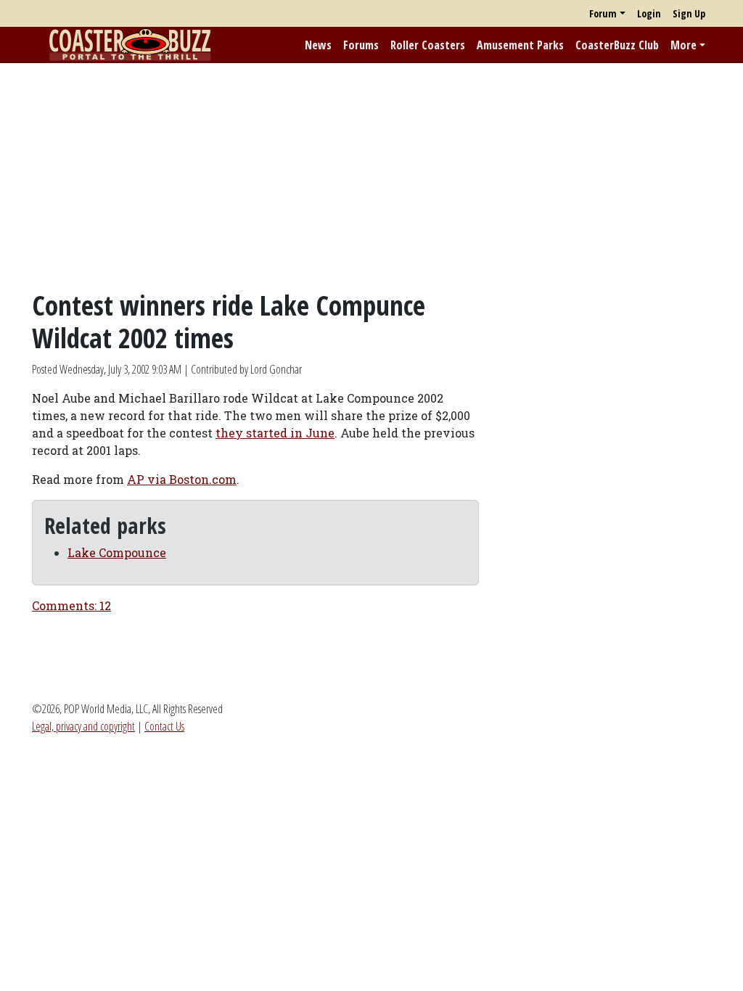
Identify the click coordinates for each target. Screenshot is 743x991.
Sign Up (689, 13)
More (683, 45)
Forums (361, 45)
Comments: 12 (71, 605)
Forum (603, 13)
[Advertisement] (371, 176)
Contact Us (164, 726)
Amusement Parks (520, 45)
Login (649, 13)
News (318, 45)
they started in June (274, 432)
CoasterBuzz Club (617, 45)
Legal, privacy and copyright (83, 726)
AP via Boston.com (182, 479)
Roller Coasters (427, 45)
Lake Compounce (116, 552)
